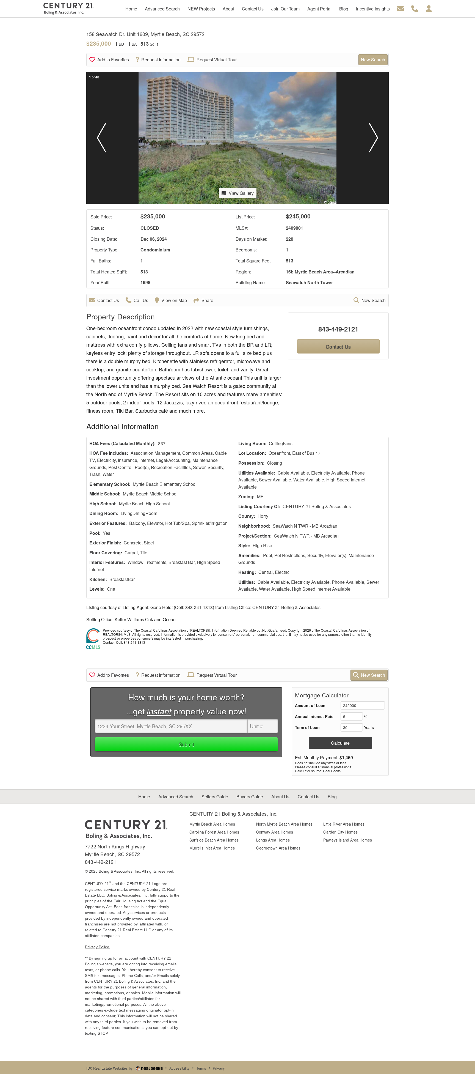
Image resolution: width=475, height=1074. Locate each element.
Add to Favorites (113, 59)
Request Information (161, 59)
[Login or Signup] (429, 8)
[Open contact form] (400, 8)
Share (207, 300)
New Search (373, 59)
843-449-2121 (338, 328)
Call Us (141, 300)
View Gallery (241, 193)
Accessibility (179, 1068)
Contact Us (108, 300)
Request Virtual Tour (217, 59)
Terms (201, 1068)
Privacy (219, 1068)
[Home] (126, 829)
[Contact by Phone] (414, 8)
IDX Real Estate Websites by (110, 1068)
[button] (101, 138)
